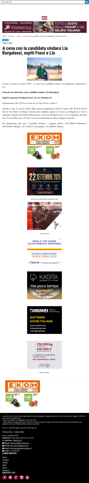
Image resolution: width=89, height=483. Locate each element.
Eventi (4, 467)
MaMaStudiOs (13, 435)
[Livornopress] (44, 10)
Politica (5, 462)
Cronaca (5, 460)
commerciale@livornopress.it (21, 448)
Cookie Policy (19, 432)
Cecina (19, 36)
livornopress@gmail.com (19, 445)
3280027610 (17, 440)
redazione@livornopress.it (19, 443)
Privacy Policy (7, 432)
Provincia (11, 36)
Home (4, 36)
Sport (4, 465)
